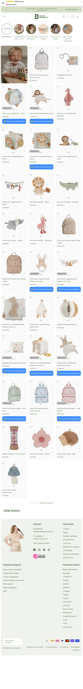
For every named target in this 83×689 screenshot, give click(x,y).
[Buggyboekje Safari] (69, 59)
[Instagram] (39, 550)
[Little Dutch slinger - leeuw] (41, 186)
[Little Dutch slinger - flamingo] (41, 224)
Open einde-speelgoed (12, 569)
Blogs (65, 532)
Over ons (66, 543)
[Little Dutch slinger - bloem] (41, 438)
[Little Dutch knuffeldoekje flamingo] (69, 97)
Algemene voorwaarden (35, 647)
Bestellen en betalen (71, 547)
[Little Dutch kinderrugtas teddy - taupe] (14, 263)
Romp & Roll (68, 609)
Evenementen (68, 540)
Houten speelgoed (10, 577)
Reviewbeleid (75, 647)
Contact (66, 529)
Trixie (65, 623)
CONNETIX (67, 577)
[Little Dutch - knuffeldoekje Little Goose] (41, 308)
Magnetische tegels (11, 573)
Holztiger (66, 591)
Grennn (66, 584)
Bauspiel (66, 573)
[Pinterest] (44, 550)
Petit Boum (67, 602)
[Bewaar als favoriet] (30, 48)
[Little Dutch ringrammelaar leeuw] (69, 140)
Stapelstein (67, 612)
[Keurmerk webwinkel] (43, 556)
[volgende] (59, 9)
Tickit (65, 620)
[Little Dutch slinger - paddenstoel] (14, 474)
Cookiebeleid (64, 647)
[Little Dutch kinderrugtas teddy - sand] (69, 224)
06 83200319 (38, 529)
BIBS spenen (8, 584)
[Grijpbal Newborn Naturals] (69, 308)
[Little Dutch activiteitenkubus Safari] (14, 140)
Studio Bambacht (70, 616)
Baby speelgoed (9, 587)
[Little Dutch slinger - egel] (69, 438)
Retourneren (68, 558)
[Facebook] (34, 550)
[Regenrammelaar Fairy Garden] (14, 438)
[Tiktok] (48, 550)
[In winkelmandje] (52, 69)
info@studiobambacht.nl (43, 531)
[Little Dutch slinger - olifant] (14, 224)
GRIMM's (66, 587)
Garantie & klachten (71, 554)
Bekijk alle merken (70, 569)
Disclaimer (76, 650)
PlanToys (66, 605)
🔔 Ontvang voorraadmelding (14, 121)
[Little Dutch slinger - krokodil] (69, 186)
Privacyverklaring (51, 647)
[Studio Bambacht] (41, 16)
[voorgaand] (23, 9)
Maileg (65, 595)
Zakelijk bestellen (70, 536)
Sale (5, 591)
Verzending (67, 550)
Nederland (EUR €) (71, 9)
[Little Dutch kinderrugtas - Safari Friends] (41, 59)
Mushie (66, 598)
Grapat (66, 580)
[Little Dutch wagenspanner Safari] (14, 186)
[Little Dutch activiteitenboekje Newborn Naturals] (14, 308)
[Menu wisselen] (5, 16)
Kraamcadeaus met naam (13, 580)
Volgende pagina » (46, 503)
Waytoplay (67, 627)
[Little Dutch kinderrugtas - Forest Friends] (41, 392)
